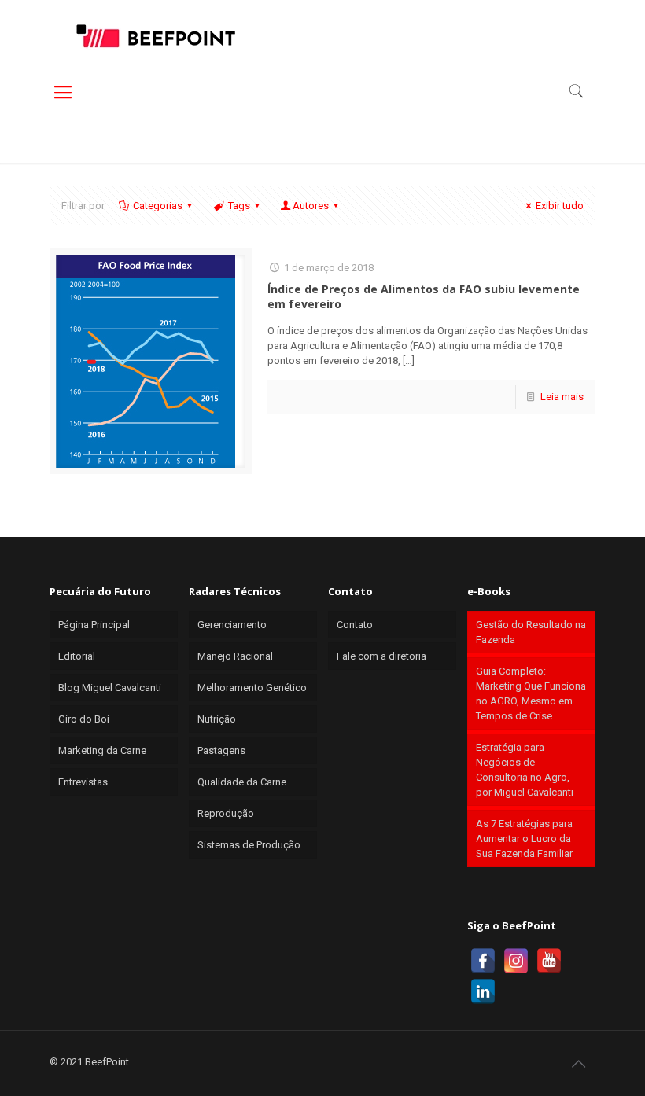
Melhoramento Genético (252, 687)
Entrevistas (83, 782)
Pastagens (221, 750)
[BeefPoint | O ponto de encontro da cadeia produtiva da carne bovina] (155, 35)
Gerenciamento (232, 625)
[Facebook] (483, 960)
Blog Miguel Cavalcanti (109, 687)
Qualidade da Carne (241, 782)
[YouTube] (549, 960)
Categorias (157, 205)
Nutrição (216, 719)
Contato (355, 625)
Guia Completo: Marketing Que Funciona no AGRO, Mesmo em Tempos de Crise (531, 693)
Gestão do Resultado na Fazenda (531, 632)
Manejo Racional (235, 656)
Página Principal (94, 625)
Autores (311, 205)
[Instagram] (516, 960)
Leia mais (562, 397)
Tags (239, 205)
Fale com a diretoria (381, 656)
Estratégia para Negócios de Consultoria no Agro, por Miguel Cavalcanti (524, 769)
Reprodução (225, 813)
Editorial (76, 656)
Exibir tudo (560, 205)
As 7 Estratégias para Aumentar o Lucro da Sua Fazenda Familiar (524, 838)
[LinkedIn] (483, 991)
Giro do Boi (83, 719)
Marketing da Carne (102, 750)
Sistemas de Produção (248, 845)
